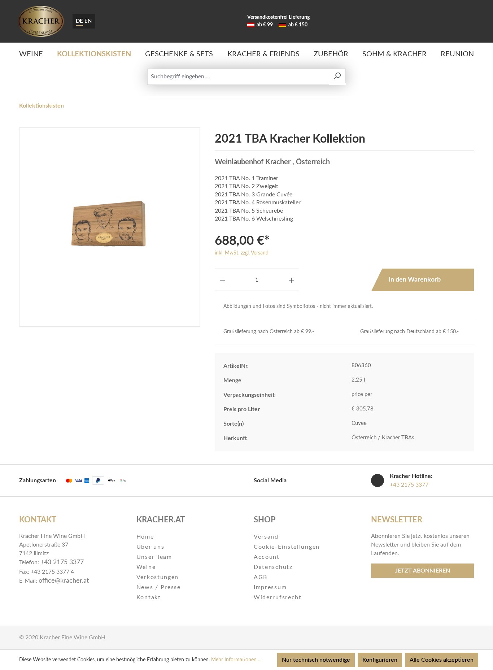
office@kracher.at (64, 581)
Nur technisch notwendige (316, 660)
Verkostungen (157, 577)
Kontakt (148, 597)
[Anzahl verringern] (222, 280)
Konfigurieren (379, 660)
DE (79, 21)
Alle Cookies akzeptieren (442, 660)
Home (145, 537)
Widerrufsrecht (278, 597)
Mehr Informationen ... (236, 659)
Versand (266, 537)
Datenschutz (273, 567)
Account (267, 557)
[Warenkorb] (465, 21)
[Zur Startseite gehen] (41, 21)
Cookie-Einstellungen (287, 547)
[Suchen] (337, 76)
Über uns (150, 547)
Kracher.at (160, 520)
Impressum (270, 587)
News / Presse (158, 587)
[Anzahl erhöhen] (291, 280)
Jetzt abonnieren (422, 571)
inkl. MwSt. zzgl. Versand (242, 253)
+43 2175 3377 (409, 485)
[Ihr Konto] (446, 21)
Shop (265, 520)
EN (88, 21)
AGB (260, 577)
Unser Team (154, 557)
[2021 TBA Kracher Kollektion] (109, 227)
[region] (110, 227)
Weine (146, 567)
